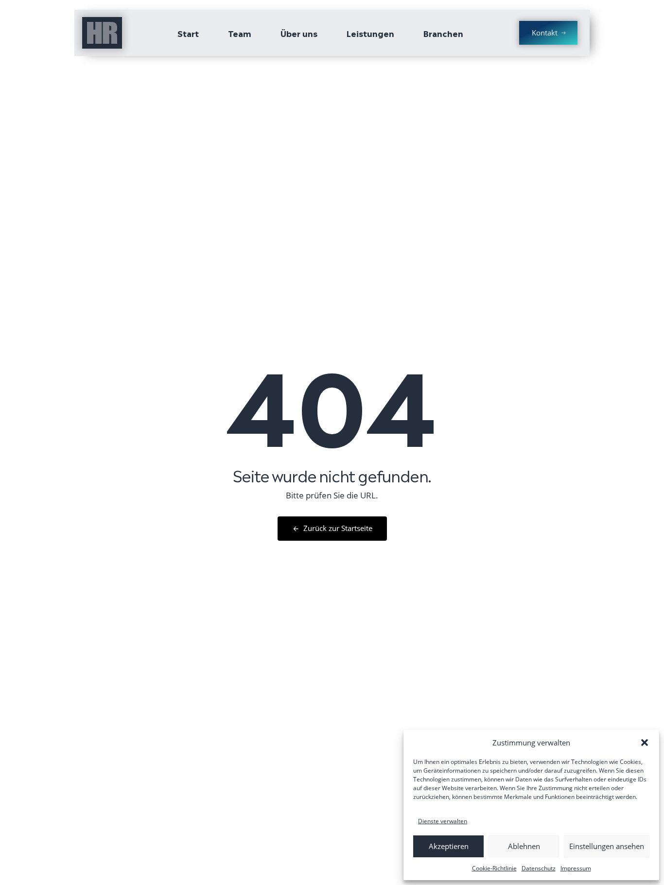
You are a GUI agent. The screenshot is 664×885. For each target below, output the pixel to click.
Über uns (298, 33)
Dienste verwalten (442, 821)
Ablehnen (524, 846)
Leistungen (370, 33)
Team (239, 33)
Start (188, 33)
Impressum (575, 868)
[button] (644, 742)
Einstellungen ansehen (606, 846)
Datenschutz (539, 868)
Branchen (443, 33)
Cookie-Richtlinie (494, 868)
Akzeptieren (449, 846)
